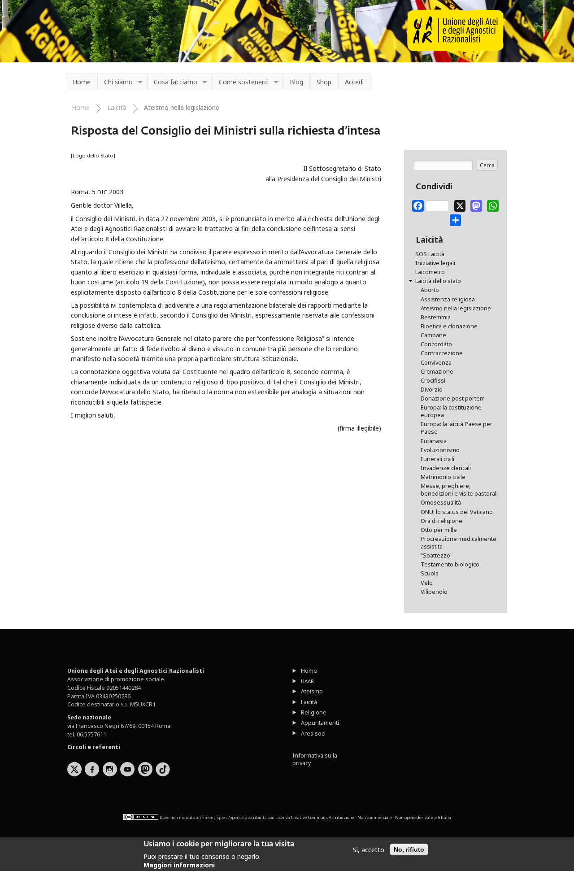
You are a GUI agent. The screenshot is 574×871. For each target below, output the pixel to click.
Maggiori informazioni (179, 865)
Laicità (116, 107)
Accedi (354, 82)
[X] (460, 204)
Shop (324, 82)
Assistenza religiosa (448, 299)
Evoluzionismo (440, 450)
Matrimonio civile (443, 477)
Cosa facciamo (172, 82)
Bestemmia (436, 317)
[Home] (455, 48)
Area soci (313, 733)
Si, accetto (368, 849)
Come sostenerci (240, 82)
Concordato (436, 344)
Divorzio (432, 389)
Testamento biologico (450, 564)
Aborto (430, 290)
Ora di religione (441, 521)
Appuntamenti (320, 723)
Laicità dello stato (438, 281)
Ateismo (312, 691)
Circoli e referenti (93, 747)
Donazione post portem (453, 398)
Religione (313, 712)
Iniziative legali (435, 263)
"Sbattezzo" (436, 555)
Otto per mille (439, 530)
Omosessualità (441, 502)
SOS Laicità (429, 254)
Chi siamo (115, 82)
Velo (427, 583)
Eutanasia (434, 441)
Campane (433, 335)
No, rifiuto (409, 849)
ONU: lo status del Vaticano (457, 512)
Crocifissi (433, 380)
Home (82, 82)
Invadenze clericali (446, 468)
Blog (296, 82)
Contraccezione (442, 353)
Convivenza (436, 362)
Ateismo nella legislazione (181, 107)
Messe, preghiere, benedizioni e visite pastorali (459, 489)
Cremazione (437, 371)
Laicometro (430, 272)
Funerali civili (437, 459)
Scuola (430, 573)
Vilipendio (434, 592)
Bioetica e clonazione (449, 326)
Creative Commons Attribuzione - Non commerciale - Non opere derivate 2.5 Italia (371, 817)
